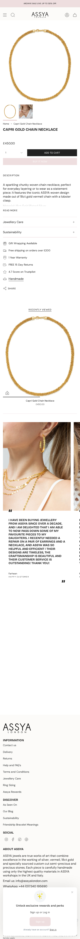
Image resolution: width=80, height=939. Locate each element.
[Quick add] (7, 393)
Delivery (8, 752)
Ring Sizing (9, 785)
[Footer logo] (17, 728)
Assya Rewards (12, 791)
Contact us (9, 745)
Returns (7, 758)
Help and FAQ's (12, 765)
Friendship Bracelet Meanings (20, 824)
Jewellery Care (13, 222)
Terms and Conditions (16, 771)
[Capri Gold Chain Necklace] (40, 356)
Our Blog (8, 811)
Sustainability (12, 232)
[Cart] (75, 15)
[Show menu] (5, 15)
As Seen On (10, 804)
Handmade (16, 279)
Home (6, 123)
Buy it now (40, 161)
